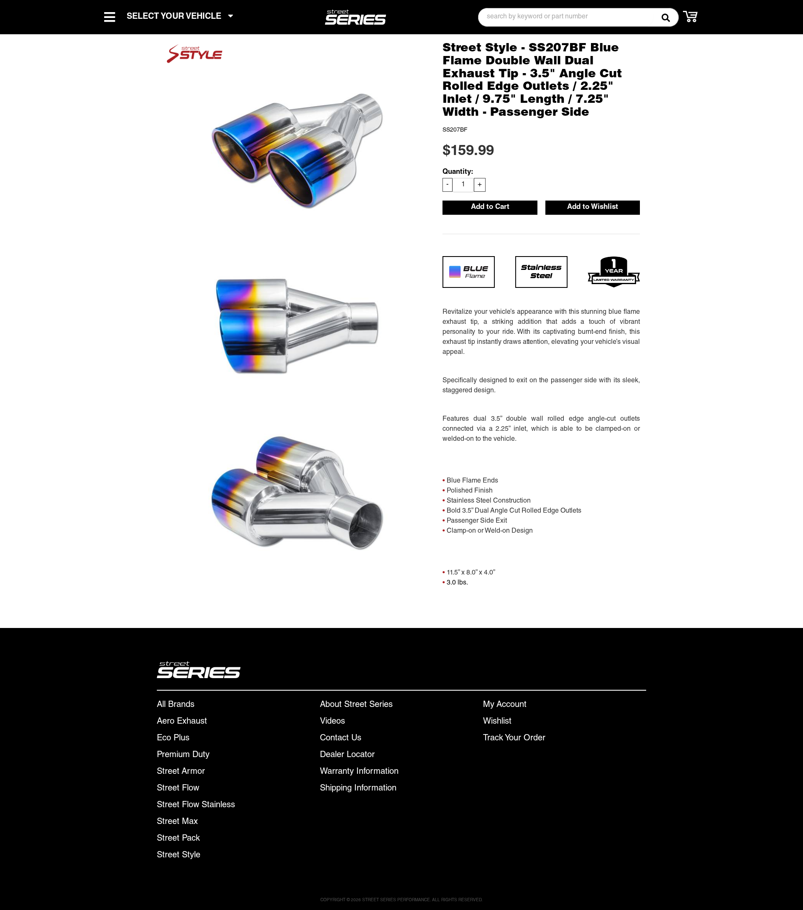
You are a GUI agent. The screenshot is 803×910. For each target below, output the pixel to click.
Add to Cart (490, 207)
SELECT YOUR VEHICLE (175, 17)
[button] (578, 17)
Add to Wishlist (592, 207)
